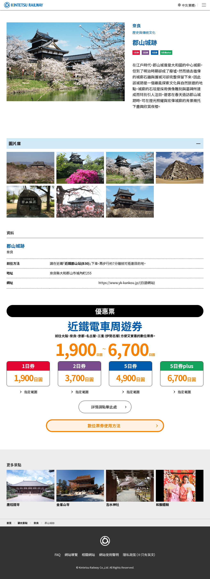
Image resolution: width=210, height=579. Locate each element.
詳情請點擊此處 (104, 406)
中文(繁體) (188, 5)
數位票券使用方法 (104, 426)
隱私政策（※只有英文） (139, 554)
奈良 (36, 523)
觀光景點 (22, 523)
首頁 (9, 523)
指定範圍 (30, 391)
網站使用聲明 (109, 554)
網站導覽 (71, 554)
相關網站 (88, 554)
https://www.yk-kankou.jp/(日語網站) (126, 282)
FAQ (57, 554)
